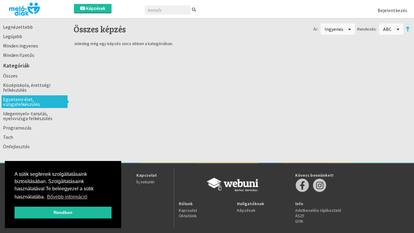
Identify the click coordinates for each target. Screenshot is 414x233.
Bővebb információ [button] (67, 196)
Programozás (17, 128)
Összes (10, 76)
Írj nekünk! (145, 182)
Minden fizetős (18, 55)
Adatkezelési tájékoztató (318, 210)
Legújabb (12, 36)
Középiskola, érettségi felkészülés (26, 87)
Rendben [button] (63, 212)
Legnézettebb (18, 27)
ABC (387, 29)
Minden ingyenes (20, 46)
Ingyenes (334, 29)
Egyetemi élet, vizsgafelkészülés (21, 101)
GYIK (299, 221)
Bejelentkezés (392, 10)
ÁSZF (300, 215)
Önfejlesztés (16, 146)
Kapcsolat (188, 210)
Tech (8, 137)
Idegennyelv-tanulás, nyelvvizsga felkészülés (27, 115)
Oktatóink (188, 215)
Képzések (95, 8)
